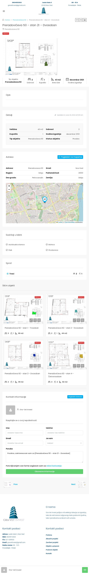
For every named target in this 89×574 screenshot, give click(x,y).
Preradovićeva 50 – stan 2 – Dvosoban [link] (65, 328)
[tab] (44, 273)
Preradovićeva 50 (19, 20)
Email (8, 438)
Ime (8, 428)
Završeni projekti (52, 542)
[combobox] (64, 443)
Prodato (5, 33)
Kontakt (49, 553)
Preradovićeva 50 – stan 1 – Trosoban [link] (22, 328)
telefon (49, 428)
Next (73, 484)
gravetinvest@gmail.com (16, 5)
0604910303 (17, 2)
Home (7, 20)
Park (10, 250)
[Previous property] (7, 484)
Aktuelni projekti (52, 539)
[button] (77, 20)
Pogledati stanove (75, 397)
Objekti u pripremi (52, 546)
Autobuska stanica (17, 244)
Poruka (9, 449)
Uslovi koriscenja (54, 466)
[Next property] (81, 484)
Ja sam (49, 438)
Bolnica (52, 244)
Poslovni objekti (52, 550)
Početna (49, 535)
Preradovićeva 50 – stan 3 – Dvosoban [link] (22, 373)
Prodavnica (53, 250)
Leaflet (60, 222)
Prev (16, 484)
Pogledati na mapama (71, 157)
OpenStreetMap (70, 222)
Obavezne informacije (44, 471)
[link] (22, 309)
